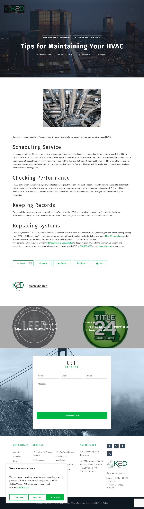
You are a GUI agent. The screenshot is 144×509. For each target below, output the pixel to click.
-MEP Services (39, 460)
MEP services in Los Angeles (88, 37)
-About (16, 452)
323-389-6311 (90, 471)
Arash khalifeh (45, 54)
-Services (17, 456)
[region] (37, 483)
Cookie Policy (23, 487)
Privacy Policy (102, 503)
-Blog (15, 461)
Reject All (37, 497)
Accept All (55, 497)
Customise (18, 497)
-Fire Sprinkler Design (65, 452)
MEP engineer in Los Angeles (56, 37)
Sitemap (91, 503)
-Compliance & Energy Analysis (42, 454)
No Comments (84, 54)
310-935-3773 (90, 468)
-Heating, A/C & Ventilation (63, 458)
